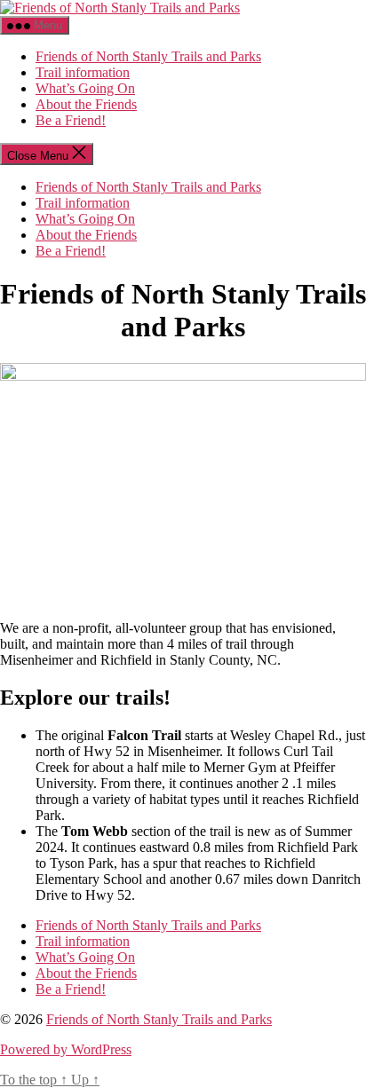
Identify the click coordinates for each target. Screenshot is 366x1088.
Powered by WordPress (65, 1049)
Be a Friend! (71, 120)
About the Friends (86, 104)
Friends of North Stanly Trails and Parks (148, 56)
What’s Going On (85, 88)
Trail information (83, 72)
